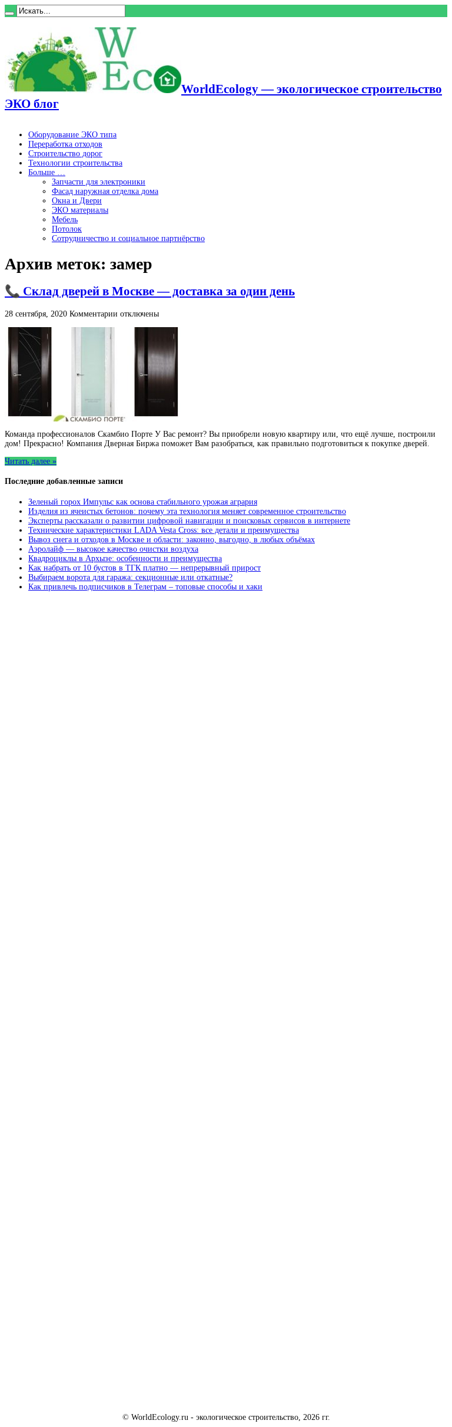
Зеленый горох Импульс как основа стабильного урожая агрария (142, 501)
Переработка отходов (65, 144)
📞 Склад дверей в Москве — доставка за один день (150, 291)
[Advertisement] (93, 780)
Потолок (67, 229)
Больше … (46, 172)
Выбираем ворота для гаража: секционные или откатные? (130, 577)
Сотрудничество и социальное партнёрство (128, 238)
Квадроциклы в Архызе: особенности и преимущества (125, 558)
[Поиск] (9, 13)
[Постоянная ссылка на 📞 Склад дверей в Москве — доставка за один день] (93, 418)
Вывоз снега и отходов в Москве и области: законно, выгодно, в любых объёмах (171, 539)
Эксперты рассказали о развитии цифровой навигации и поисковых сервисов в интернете (189, 520)
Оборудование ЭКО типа (72, 134)
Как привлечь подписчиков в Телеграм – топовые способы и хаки (145, 586)
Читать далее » (30, 461)
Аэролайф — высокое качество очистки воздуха (113, 549)
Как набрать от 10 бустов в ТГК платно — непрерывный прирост (144, 567)
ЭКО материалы (80, 210)
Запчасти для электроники (98, 181)
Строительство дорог (65, 153)
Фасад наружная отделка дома (105, 191)
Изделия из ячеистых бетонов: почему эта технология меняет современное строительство (187, 511)
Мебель (65, 219)
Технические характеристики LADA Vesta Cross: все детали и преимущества (163, 530)
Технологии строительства (75, 163)
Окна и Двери (77, 200)
